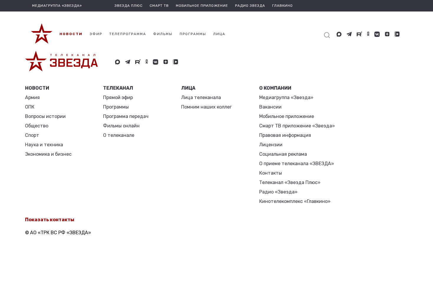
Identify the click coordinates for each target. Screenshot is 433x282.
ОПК (29, 107)
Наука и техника (44, 144)
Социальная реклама (283, 154)
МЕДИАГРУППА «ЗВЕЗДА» (57, 6)
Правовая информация (285, 135)
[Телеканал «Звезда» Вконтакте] (377, 34)
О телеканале (118, 135)
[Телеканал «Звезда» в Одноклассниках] (368, 34)
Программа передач (125, 116)
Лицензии (270, 144)
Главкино (282, 6)
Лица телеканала (201, 97)
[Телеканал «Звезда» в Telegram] (349, 34)
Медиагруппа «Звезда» (286, 97)
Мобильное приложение (202, 6)
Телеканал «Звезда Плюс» (289, 182)
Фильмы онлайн (121, 126)
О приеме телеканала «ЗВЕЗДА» (296, 163)
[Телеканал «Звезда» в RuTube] (359, 34)
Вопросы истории (45, 116)
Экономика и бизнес (48, 154)
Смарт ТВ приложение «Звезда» (297, 126)
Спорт (32, 135)
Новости (37, 88)
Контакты (270, 173)
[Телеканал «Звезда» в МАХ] (339, 34)
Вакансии (270, 107)
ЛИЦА (188, 88)
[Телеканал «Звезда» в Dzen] (387, 34)
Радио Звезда (250, 6)
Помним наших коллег (206, 107)
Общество (36, 126)
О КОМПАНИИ (275, 88)
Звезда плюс (129, 6)
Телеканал (118, 88)
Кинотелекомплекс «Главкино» (294, 201)
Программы (116, 107)
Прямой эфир (118, 97)
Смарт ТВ (159, 6)
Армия (32, 97)
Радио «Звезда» (278, 192)
